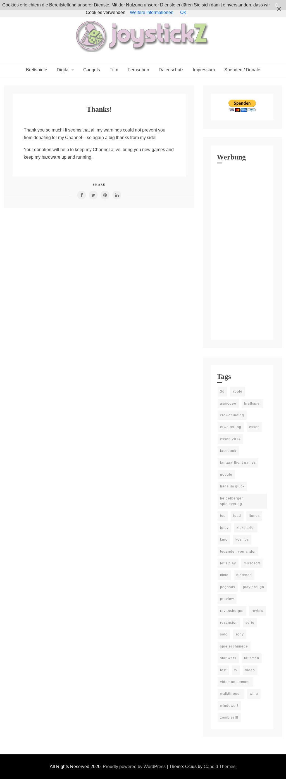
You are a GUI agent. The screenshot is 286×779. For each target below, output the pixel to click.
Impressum (204, 69)
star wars (228, 658)
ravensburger (232, 611)
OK (183, 12)
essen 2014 (230, 439)
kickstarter (246, 528)
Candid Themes (219, 766)
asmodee (228, 403)
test (223, 670)
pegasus (227, 587)
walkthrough (231, 694)
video (250, 670)
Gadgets (91, 69)
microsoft (252, 563)
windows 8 (229, 706)
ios (222, 516)
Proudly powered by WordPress (135, 766)
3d (222, 391)
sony (239, 634)
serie (250, 623)
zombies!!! (229, 717)
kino (224, 539)
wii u (254, 694)
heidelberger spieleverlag (231, 501)
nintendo (244, 575)
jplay (224, 528)
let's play (228, 563)
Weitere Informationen (151, 12)
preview (227, 599)
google (226, 475)
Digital (63, 69)
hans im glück (232, 486)
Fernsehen (138, 69)
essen (254, 427)
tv (235, 670)
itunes (254, 516)
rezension (229, 623)
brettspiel (252, 403)
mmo (224, 575)
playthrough (253, 587)
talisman (251, 658)
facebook (228, 451)
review (257, 611)
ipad (237, 516)
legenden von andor (238, 551)
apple (237, 391)
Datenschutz (171, 69)
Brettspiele (36, 69)
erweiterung (230, 427)
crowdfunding (232, 415)
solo (224, 634)
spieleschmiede (234, 646)
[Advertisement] (242, 250)
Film (113, 69)
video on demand (235, 682)
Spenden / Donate (242, 69)
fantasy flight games (238, 462)
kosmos (242, 539)
